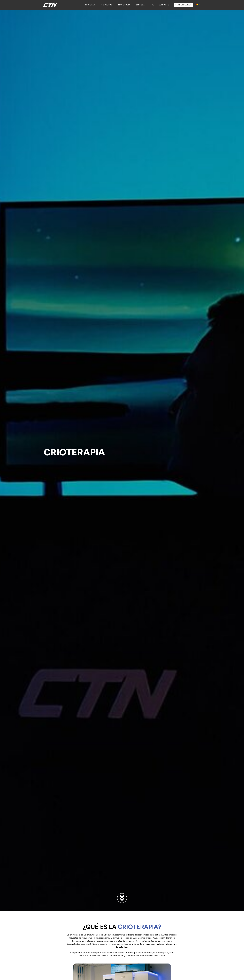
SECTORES (90, 5)
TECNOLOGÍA (124, 5)
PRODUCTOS (106, 5)
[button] (90, 5)
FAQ (152, 5)
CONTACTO (164, 5)
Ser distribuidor (184, 5)
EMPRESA (140, 5)
